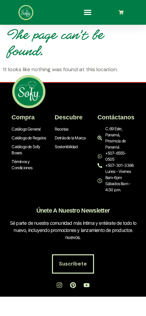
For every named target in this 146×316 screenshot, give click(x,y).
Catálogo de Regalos (29, 137)
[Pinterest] (73, 285)
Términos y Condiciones (22, 164)
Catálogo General (26, 129)
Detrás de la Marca (70, 137)
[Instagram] (59, 285)
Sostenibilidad (66, 146)
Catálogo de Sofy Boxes (26, 149)
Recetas (61, 129)
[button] (87, 12)
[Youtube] (87, 285)
